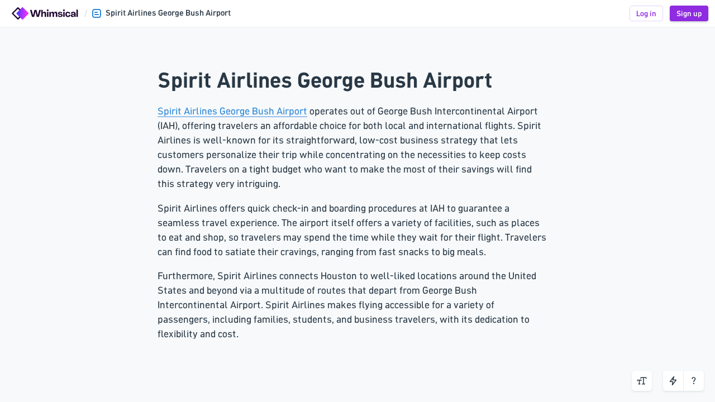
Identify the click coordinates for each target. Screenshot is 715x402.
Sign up (689, 13)
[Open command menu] (673, 381)
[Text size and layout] (642, 381)
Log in (646, 13)
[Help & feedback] (693, 381)
